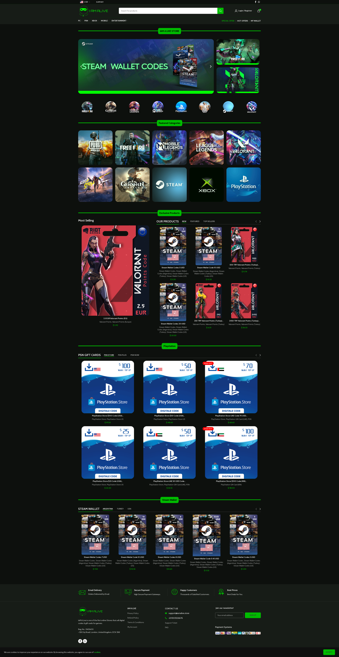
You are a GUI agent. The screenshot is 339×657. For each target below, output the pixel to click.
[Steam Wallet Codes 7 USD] (95, 535)
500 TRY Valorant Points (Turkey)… (244, 265)
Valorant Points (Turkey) (250, 268)
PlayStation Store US (115, 419)
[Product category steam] (228, 106)
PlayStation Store (99, 419)
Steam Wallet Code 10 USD (208, 267)
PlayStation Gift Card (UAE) (236, 419)
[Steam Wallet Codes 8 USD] (169, 535)
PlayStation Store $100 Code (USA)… (107, 415)
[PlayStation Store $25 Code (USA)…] (107, 452)
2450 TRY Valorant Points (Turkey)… (244, 321)
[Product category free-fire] (87, 106)
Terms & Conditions (135, 622)
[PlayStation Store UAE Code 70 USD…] (231, 387)
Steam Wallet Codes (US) (177, 276)
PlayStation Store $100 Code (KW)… (231, 481)
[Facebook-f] (80, 641)
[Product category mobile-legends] (157, 106)
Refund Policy (133, 618)
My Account (132, 627)
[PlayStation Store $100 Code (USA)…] (107, 387)
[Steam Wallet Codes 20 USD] (173, 302)
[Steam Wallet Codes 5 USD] (173, 246)
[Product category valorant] (251, 106)
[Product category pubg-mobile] (204, 106)
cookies (97, 652)
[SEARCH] (220, 11)
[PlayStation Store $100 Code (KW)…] (231, 452)
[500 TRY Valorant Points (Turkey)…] (244, 244)
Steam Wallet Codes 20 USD (173, 324)
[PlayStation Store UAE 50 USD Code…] (169, 452)
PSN (249, 419)
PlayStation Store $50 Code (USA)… (169, 415)
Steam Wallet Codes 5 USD (173, 267)
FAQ (166, 627)
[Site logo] (93, 10)
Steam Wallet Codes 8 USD (169, 557)
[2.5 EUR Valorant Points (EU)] (115, 270)
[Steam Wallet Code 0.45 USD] (206, 535)
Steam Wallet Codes (167, 271)
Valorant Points (105, 322)
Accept (329, 652)
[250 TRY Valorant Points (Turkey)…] (208, 300)
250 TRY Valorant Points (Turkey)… (208, 321)
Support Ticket (171, 623)
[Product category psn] (181, 106)
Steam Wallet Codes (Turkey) (100, 563)
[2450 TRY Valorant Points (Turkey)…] (244, 300)
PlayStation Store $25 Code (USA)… (108, 481)
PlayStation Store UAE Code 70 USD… (231, 415)
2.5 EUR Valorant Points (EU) (115, 318)
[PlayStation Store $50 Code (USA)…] (169, 387)
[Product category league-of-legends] (134, 106)
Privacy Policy (133, 613)
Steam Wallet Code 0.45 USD (206, 558)
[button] (81, 66)
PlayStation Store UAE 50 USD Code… (169, 481)
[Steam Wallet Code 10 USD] (208, 246)
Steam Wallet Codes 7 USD (95, 557)
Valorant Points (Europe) (121, 322)
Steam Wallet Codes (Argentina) (205, 271)
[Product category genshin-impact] (110, 106)
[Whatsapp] (85, 641)
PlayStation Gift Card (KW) (231, 485)
